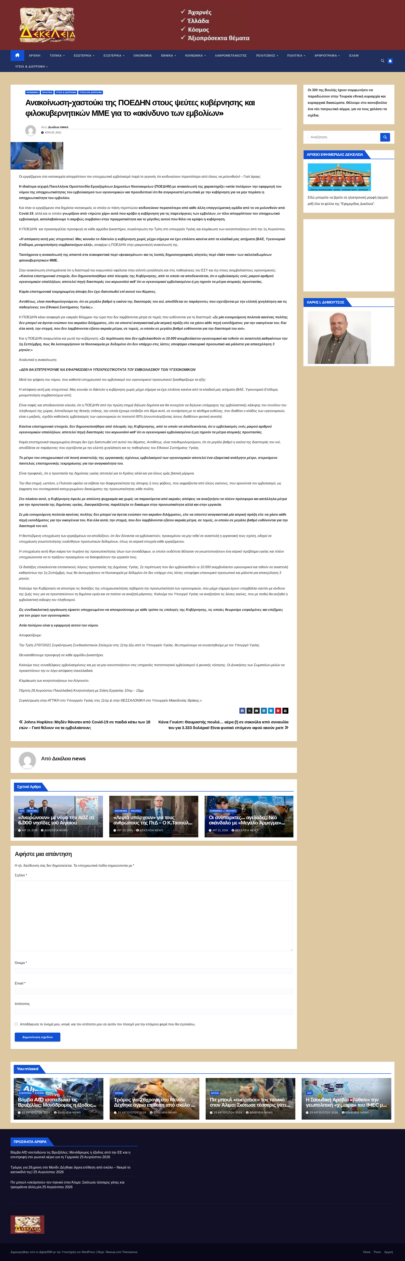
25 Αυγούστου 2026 (36, 1112)
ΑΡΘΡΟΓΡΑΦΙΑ (326, 55)
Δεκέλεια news (58, 127)
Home (366, 1252)
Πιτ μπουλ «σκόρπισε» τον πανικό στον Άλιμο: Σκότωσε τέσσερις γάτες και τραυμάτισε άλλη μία (249, 1105)
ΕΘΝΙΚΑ (167, 55)
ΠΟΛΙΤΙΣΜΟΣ (266, 55)
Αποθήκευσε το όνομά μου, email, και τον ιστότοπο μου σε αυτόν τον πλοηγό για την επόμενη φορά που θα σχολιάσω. (108, 1024)
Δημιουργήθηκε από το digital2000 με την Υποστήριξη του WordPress (53, 1252)
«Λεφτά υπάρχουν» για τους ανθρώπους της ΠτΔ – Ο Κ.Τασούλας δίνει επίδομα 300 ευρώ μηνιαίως (153, 822)
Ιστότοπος (22, 1004)
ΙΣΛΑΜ (354, 55)
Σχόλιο (21, 875)
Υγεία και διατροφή (91, 92)
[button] (382, 61)
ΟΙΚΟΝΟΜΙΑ (143, 55)
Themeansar (129, 1252)
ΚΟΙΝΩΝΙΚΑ (194, 55)
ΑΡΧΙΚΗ (34, 55)
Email (20, 983)
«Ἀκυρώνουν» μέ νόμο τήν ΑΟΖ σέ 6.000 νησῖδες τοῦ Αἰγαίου (56, 820)
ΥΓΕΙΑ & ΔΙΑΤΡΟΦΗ (30, 66)
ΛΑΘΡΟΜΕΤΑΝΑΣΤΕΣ (231, 55)
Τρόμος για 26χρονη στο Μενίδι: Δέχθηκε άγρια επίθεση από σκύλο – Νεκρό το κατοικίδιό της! (153, 1105)
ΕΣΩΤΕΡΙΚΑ (83, 55)
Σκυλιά (119, 1093)
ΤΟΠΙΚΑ (56, 55)
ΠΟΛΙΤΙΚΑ (295, 55)
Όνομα (21, 963)
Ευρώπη (39, 1093)
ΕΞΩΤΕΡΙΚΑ (113, 55)
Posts (377, 1252)
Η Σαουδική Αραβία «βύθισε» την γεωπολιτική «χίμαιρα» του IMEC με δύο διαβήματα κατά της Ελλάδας (345, 1105)
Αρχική (388, 1252)
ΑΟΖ (21, 811)
